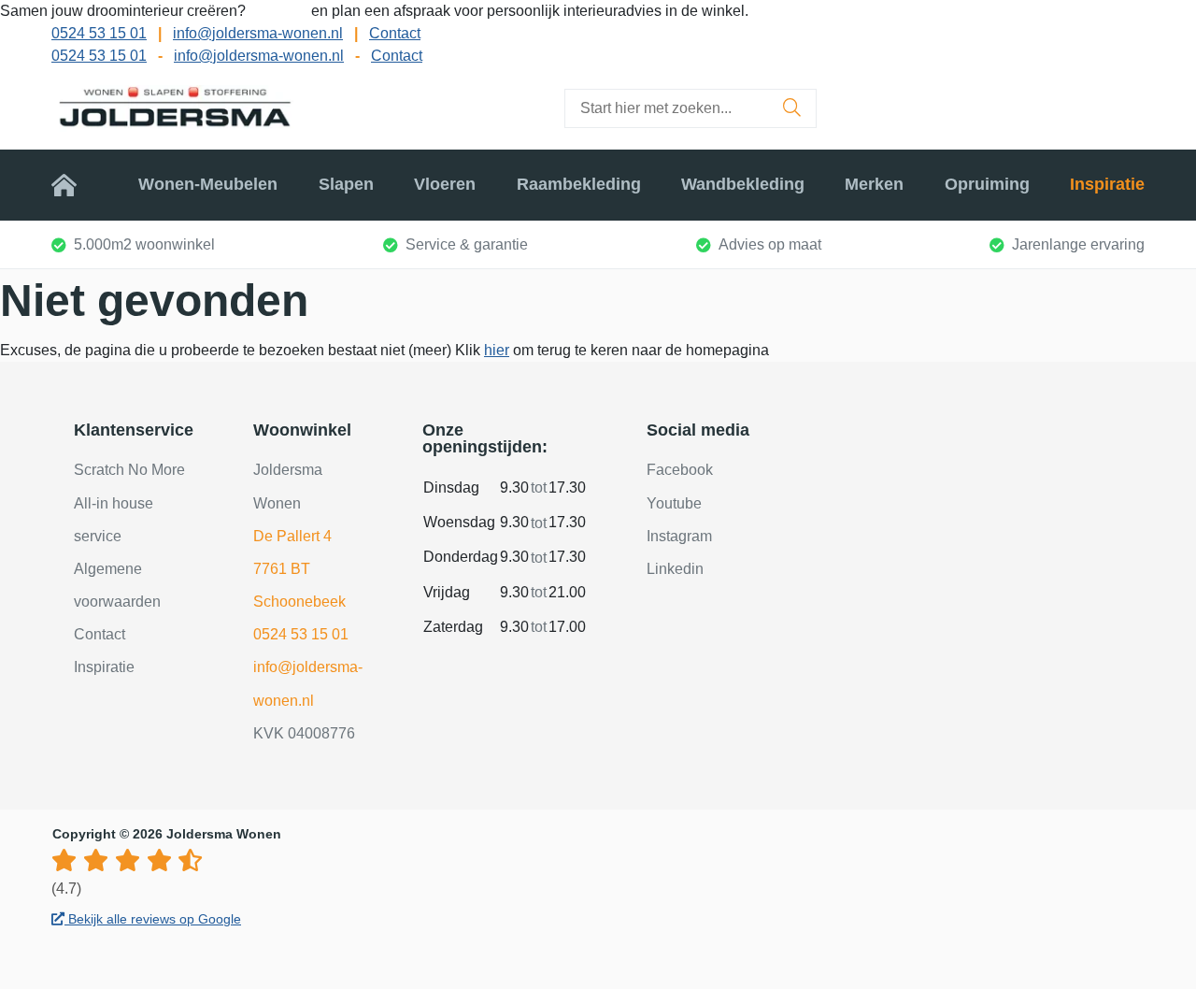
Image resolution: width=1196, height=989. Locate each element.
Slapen (346, 184)
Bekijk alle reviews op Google (152, 918)
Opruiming (987, 184)
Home (74, 184)
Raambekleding (579, 184)
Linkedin (675, 569)
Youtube (674, 503)
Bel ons (280, 11)
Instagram (679, 536)
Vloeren (445, 184)
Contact (394, 33)
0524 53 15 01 (99, 33)
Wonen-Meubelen (208, 184)
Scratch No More (129, 470)
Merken (874, 184)
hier (496, 350)
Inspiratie (1107, 184)
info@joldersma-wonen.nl (258, 33)
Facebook (680, 470)
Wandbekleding (742, 184)
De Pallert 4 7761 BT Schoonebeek (299, 568)
